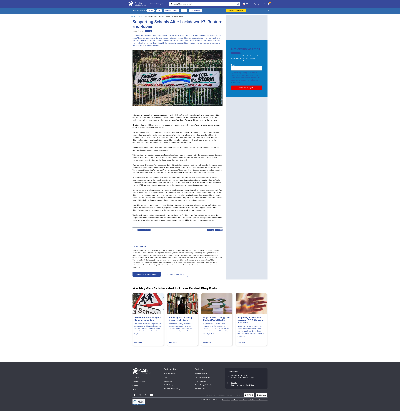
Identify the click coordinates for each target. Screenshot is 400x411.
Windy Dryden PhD (208, 334)
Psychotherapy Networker (204, 385)
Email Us (234, 383)
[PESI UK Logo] (142, 371)
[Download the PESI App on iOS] (249, 395)
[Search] (238, 4)
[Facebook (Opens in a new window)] (134, 395)
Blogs (140, 16)
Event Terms (234, 400)
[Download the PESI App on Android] (261, 395)
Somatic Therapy (171, 10)
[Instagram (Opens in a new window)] (139, 395)
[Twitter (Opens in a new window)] (145, 395)
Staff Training (168, 385)
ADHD (150, 10)
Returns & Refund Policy (172, 389)
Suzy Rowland (138, 334)
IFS (159, 10)
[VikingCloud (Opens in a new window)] (138, 402)
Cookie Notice (252, 400)
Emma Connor (137, 31)
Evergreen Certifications (203, 377)
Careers (135, 385)
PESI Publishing (200, 381)
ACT (184, 10)
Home (133, 16)
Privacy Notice (236, 82)
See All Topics (196, 10)
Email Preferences (170, 373)
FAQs (165, 377)
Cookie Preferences (262, 400)
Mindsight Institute (201, 373)
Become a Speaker (138, 382)
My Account (168, 381)
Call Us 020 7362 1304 (239, 375)
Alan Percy (172, 334)
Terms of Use (226, 400)
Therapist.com (200, 389)
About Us (135, 378)
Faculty (134, 389)
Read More (138, 342)
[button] (203, 11)
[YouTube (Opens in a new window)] (151, 395)
